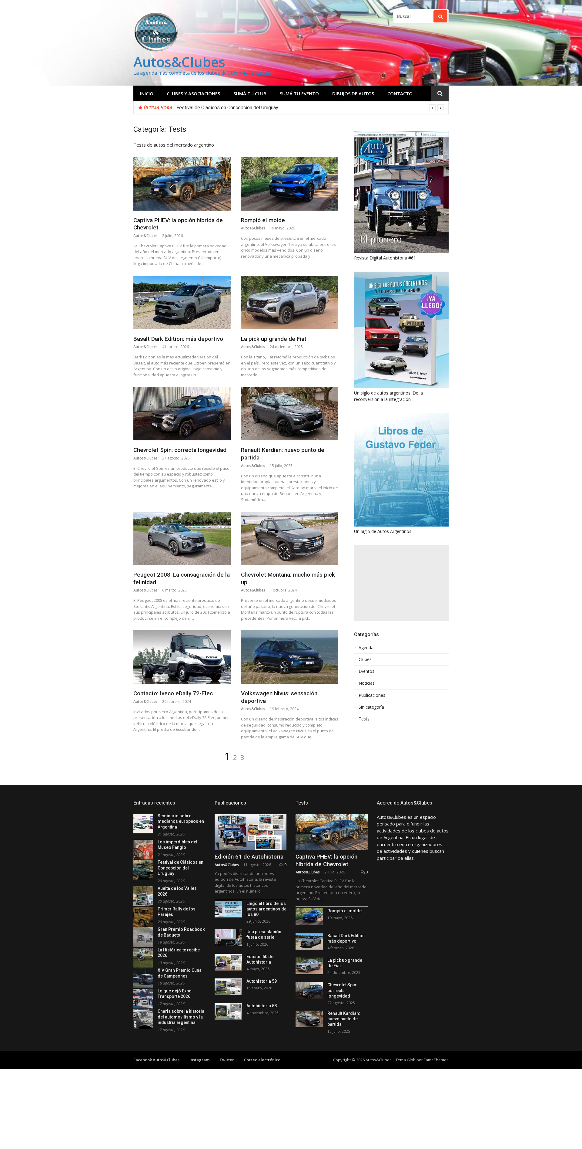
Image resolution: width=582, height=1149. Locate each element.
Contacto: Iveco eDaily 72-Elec (173, 693)
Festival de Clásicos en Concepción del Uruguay (180, 868)
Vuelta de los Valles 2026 (203, 107)
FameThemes (436, 1060)
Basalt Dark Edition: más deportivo (178, 338)
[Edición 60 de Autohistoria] (228, 962)
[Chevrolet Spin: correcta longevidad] (182, 413)
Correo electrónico (262, 1060)
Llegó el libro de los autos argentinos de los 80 (266, 909)
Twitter (226, 1060)
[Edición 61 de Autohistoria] (251, 832)
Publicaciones (372, 695)
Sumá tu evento (299, 93)
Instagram (199, 1060)
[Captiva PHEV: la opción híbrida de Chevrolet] (182, 184)
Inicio (146, 93)
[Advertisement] (401, 583)
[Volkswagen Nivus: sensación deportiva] (289, 657)
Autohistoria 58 (261, 1005)
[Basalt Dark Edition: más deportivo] (182, 302)
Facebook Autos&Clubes (156, 1060)
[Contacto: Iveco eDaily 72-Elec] (182, 657)
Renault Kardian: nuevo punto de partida (343, 1019)
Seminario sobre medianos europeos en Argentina (181, 821)
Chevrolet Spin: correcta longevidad (179, 449)
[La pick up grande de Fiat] (289, 302)
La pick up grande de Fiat (273, 338)
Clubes (365, 659)
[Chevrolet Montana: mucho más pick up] (289, 538)
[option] (310, 107)
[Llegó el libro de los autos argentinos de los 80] (228, 909)
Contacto (400, 93)
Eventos (366, 671)
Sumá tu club (249, 93)
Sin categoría (371, 707)
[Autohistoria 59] (228, 986)
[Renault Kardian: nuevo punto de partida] (289, 413)
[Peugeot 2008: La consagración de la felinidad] (182, 538)
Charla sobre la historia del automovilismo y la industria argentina (181, 1017)
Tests (364, 719)
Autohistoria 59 (261, 981)
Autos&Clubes (179, 62)
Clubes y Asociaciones (193, 93)
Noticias (367, 683)
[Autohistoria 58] (228, 1011)
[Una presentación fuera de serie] (228, 937)
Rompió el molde (263, 220)
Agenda (366, 647)
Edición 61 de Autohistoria (249, 856)
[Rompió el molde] (289, 184)
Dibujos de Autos (353, 93)
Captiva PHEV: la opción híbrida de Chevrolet (326, 860)
